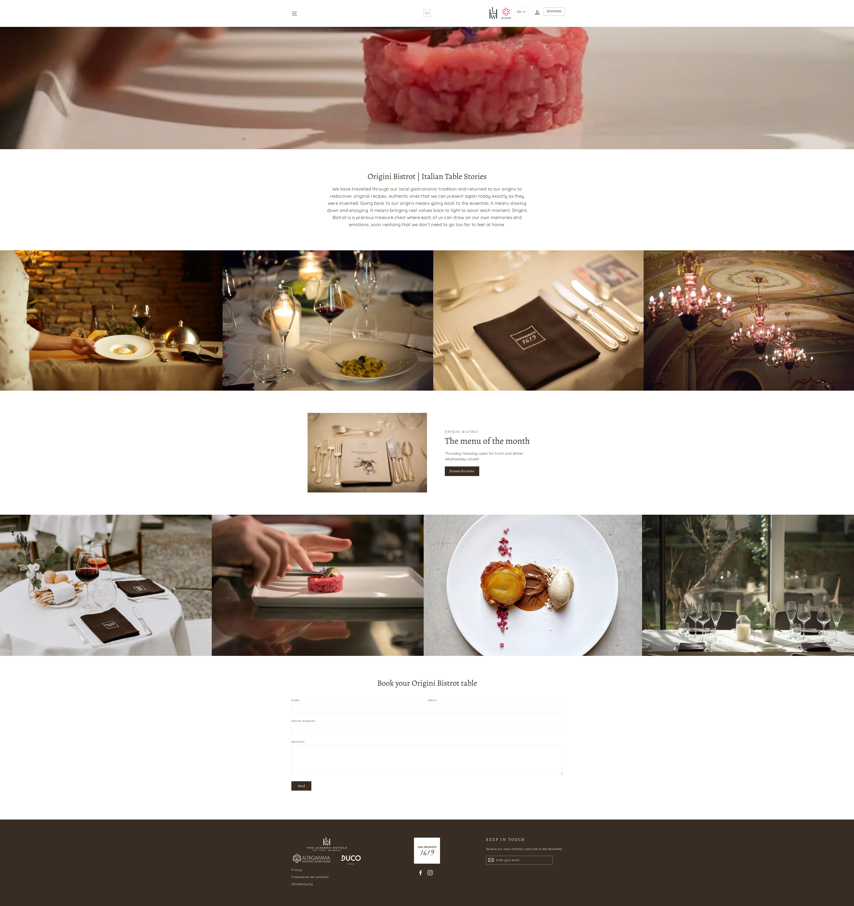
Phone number (303, 721)
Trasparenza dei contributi (310, 877)
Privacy (296, 870)
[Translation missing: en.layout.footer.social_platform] (420, 872)
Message (298, 741)
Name (295, 700)
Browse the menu (462, 471)
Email (432, 700)
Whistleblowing (302, 884)
